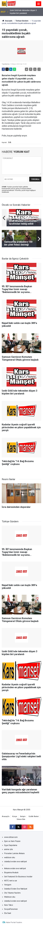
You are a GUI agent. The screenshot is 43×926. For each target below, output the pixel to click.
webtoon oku (9, 857)
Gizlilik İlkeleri (34, 816)
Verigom (7, 885)
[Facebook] (3, 69)
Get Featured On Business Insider (18, 876)
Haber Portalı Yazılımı (14, 922)
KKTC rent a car (10, 881)
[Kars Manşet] (9, 3)
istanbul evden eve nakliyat (15, 861)
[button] (30, 69)
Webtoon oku (9, 897)
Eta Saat (7, 913)
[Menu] (38, 4)
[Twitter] (7, 69)
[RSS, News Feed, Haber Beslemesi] (30, 827)
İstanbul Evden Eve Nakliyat (15, 889)
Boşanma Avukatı (11, 872)
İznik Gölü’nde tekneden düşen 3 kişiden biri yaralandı (23, 11)
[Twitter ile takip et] (19, 827)
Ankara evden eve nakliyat (15, 868)
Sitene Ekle (21, 819)
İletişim (23, 816)
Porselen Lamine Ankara (14, 853)
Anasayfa (8, 21)
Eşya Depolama (10, 845)
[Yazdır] (26, 69)
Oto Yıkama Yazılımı (12, 893)
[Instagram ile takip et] (24, 827)
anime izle (8, 849)
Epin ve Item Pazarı (12, 841)
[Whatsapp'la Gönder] (14, 69)
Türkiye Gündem (21, 21)
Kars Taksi (8, 905)
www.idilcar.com (11, 837)
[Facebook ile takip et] (13, 827)
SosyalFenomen (11, 909)
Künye (14, 816)
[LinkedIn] (10, 69)
